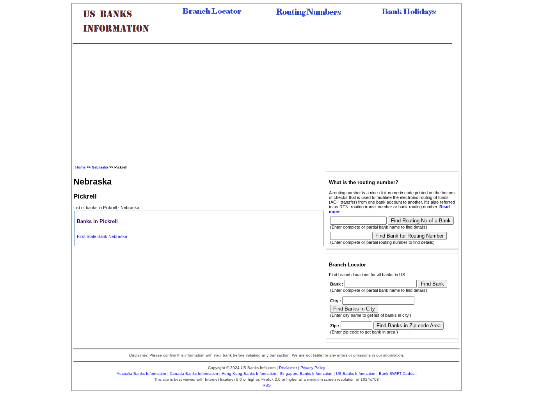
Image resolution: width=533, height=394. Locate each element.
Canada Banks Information (194, 373)
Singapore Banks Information (306, 373)
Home (80, 167)
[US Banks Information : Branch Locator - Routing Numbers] (119, 37)
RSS (267, 385)
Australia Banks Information (141, 373)
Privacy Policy (312, 368)
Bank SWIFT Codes (396, 373)
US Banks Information (355, 373)
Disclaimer (288, 368)
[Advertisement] (262, 102)
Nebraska (100, 167)
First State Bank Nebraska (102, 236)
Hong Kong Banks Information (249, 373)
